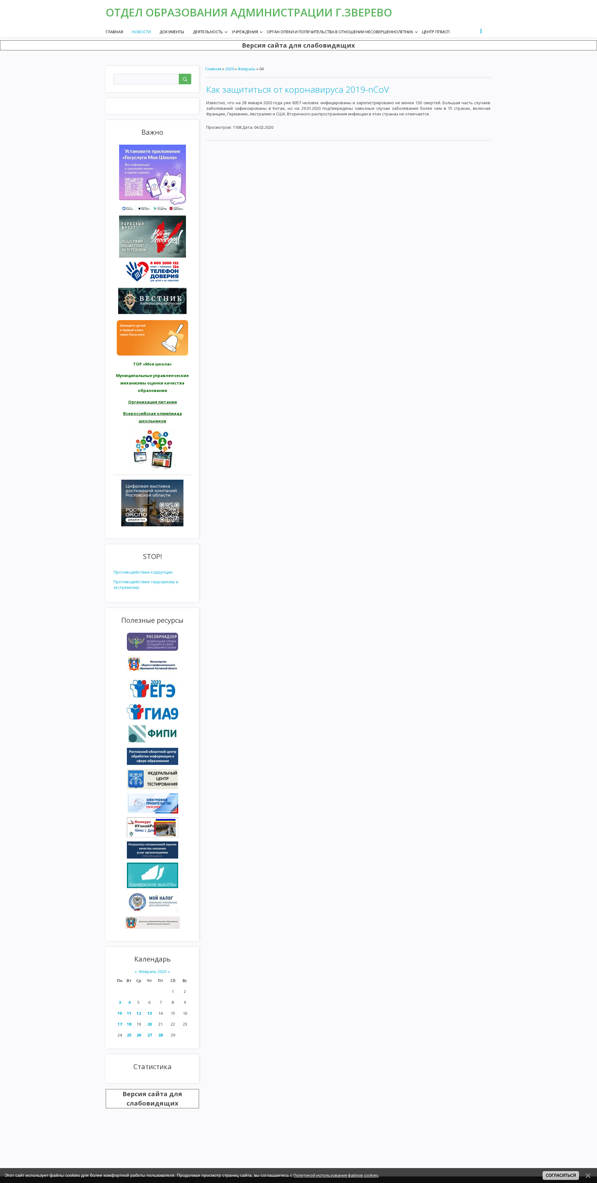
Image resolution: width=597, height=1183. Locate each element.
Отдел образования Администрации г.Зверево (249, 12)
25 (129, 1035)
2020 (229, 69)
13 (149, 1013)
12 (139, 1013)
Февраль (247, 69)
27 (149, 1035)
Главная (213, 69)
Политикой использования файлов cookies (336, 1175)
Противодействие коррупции (143, 572)
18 (129, 1024)
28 (160, 1035)
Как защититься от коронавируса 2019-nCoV (297, 89)
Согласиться (561, 1175)
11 (129, 1013)
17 (120, 1024)
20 (149, 1024)
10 (120, 1013)
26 (139, 1035)
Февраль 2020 (152, 971)
